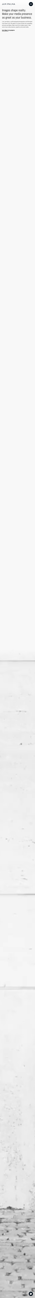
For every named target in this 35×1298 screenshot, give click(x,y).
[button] (8, 4)
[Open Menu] (31, 4)
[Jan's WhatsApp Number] (31, 1294)
